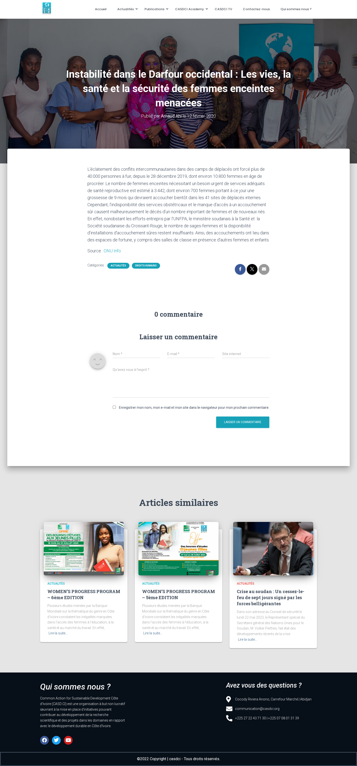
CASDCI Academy (189, 9)
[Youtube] (68, 740)
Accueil (101, 9)
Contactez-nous (256, 9)
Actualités (125, 9)
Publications (154, 9)
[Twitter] (56, 740)
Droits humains (146, 265)
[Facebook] (44, 740)
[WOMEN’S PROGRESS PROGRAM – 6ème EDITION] (84, 548)
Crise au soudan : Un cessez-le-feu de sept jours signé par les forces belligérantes (270, 597)
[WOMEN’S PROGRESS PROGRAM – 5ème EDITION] (178, 548)
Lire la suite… (58, 633)
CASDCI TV (223, 9)
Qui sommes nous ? (296, 9)
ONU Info (112, 250)
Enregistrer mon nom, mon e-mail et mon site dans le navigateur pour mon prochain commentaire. (194, 407)
